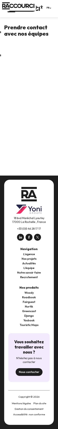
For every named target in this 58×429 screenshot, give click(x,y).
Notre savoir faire (29, 272)
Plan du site (39, 403)
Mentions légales (21, 403)
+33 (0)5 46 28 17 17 (29, 228)
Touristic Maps (29, 325)
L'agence (29, 254)
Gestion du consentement (29, 408)
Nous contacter (29, 372)
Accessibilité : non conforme (29, 414)
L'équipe (29, 268)
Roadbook (29, 297)
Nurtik (29, 306)
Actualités (29, 263)
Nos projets (29, 259)
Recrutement (29, 277)
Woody (29, 292)
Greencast (29, 311)
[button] (49, 8)
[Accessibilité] (41, 7)
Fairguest (29, 302)
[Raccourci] (24, 11)
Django (29, 315)
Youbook (29, 320)
